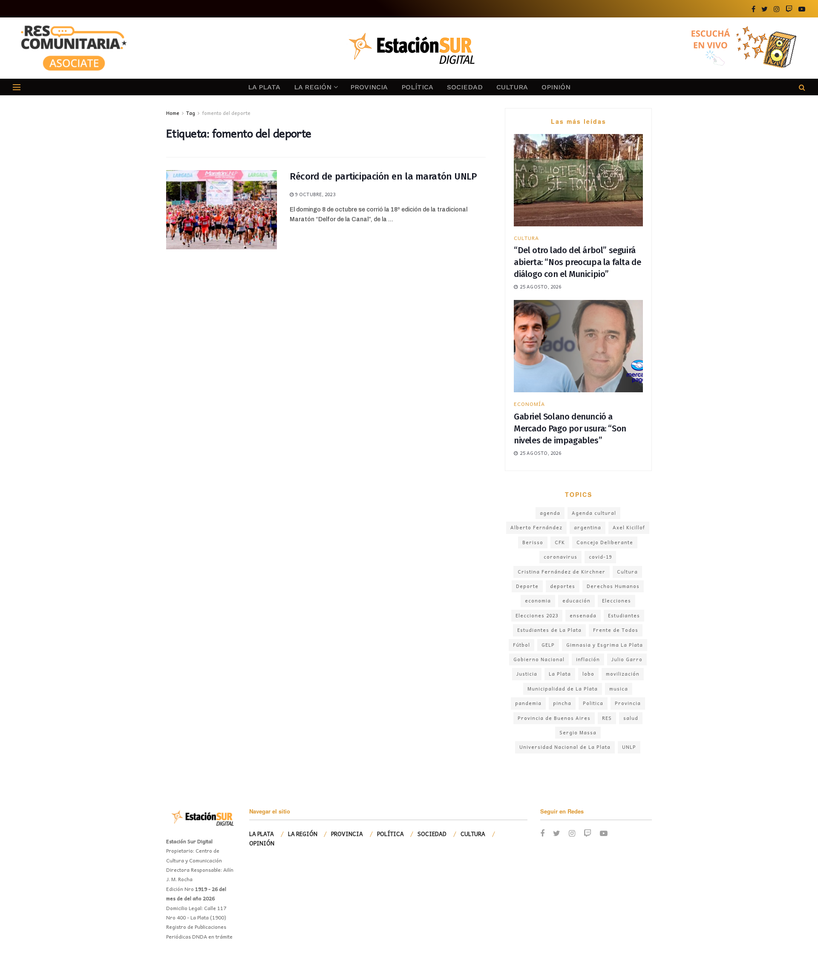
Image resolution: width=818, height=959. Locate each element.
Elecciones (616, 600)
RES (607, 718)
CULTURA (512, 87)
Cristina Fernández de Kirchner (561, 571)
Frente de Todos (615, 630)
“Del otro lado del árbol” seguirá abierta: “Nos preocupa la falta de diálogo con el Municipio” (577, 262)
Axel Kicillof (629, 527)
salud (630, 718)
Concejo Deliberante (604, 542)
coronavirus (560, 556)
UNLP (629, 747)
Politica (593, 703)
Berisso (532, 542)
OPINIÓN (555, 87)
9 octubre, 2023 (314, 194)
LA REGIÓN (312, 87)
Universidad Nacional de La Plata (565, 747)
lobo (588, 673)
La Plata (560, 673)
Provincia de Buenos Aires (554, 718)
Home (172, 112)
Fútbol (521, 644)
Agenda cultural (594, 513)
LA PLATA (264, 87)
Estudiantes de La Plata (549, 630)
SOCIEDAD (465, 87)
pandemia (528, 703)
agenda (550, 513)
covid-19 (600, 556)
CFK (560, 542)
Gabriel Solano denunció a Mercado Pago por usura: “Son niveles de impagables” (570, 428)
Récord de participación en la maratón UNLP (383, 176)
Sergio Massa (577, 732)
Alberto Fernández (536, 527)
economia (538, 600)
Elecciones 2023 (537, 615)
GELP (548, 644)
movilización (622, 673)
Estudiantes (624, 615)
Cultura (627, 571)
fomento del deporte (226, 112)
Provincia (628, 703)
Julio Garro (626, 659)
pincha (562, 703)
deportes (562, 586)
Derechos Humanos (613, 586)
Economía (529, 403)
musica (618, 688)
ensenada (583, 615)
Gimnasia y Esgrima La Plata (604, 644)
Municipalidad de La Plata (562, 688)
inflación (588, 659)
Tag (190, 112)
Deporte (527, 586)
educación (576, 600)
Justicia (526, 673)
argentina (587, 527)
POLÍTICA (417, 87)
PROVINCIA (369, 87)
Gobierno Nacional (539, 659)
